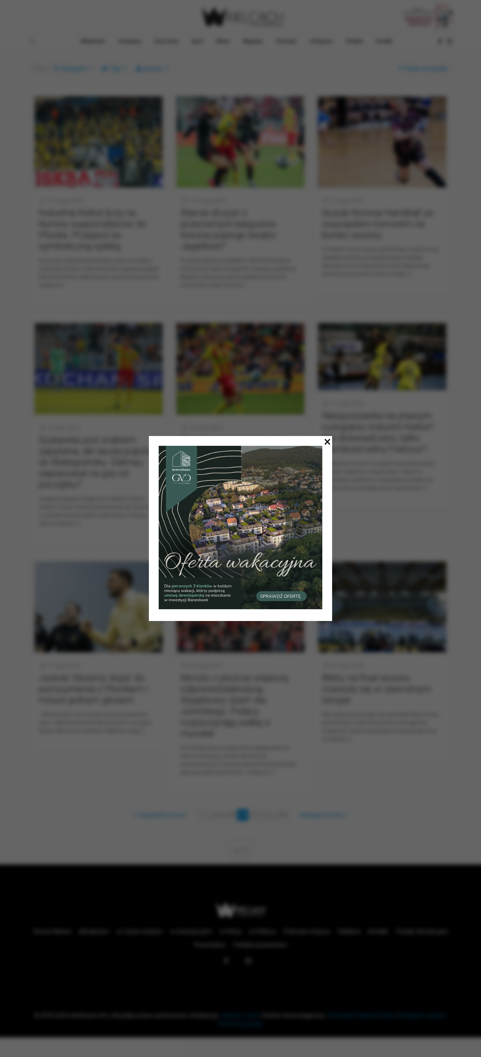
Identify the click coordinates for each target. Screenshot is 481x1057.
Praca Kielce (210, 944)
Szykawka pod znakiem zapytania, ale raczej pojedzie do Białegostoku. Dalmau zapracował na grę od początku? (98, 462)
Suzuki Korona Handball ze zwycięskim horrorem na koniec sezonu (377, 224)
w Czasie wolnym (140, 931)
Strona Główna (52, 931)
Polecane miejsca (307, 931)
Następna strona (321, 815)
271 (254, 815)
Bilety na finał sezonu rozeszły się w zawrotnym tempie (376, 689)
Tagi (115, 68)
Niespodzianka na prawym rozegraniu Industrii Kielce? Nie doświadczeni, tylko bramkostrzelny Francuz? (378, 432)
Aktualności (94, 931)
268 (218, 815)
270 (242, 815)
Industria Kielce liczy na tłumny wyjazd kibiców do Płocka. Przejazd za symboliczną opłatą (93, 229)
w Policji (230, 931)
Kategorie (73, 68)
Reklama (349, 931)
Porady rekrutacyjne (422, 931)
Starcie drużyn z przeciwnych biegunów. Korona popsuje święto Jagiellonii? (229, 229)
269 (230, 815)
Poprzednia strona (162, 815)
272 (267, 815)
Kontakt (378, 931)
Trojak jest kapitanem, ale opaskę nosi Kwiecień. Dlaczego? (232, 451)
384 (283, 815)
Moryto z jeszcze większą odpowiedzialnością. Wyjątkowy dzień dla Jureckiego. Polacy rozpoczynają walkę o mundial (234, 705)
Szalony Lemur (240, 1015)
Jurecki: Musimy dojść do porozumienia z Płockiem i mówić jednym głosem (93, 689)
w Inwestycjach (191, 931)
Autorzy (153, 68)
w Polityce (262, 931)
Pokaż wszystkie (426, 68)
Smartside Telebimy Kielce (361, 1015)
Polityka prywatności (260, 944)
